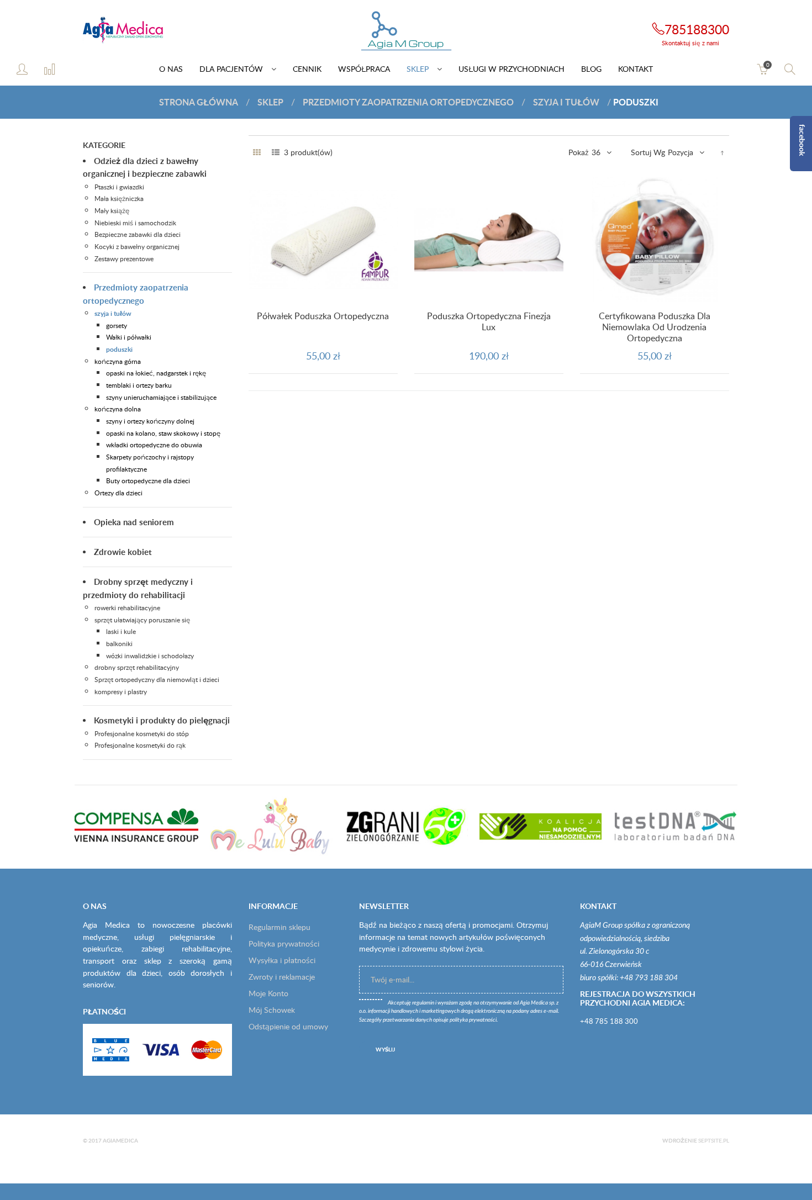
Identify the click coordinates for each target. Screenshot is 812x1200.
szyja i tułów (566, 102)
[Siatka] (257, 152)
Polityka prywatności (284, 943)
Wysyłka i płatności (282, 960)
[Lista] (275, 152)
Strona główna (198, 102)
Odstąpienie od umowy (288, 1026)
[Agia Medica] (406, 31)
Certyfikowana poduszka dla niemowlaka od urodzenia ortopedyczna (654, 327)
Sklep (270, 102)
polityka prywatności (473, 1020)
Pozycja (680, 152)
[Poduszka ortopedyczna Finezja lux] (488, 239)
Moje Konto (268, 993)
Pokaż (578, 152)
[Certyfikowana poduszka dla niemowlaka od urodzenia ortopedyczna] (654, 239)
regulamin (423, 1003)
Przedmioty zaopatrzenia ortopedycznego (408, 102)
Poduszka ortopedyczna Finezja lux (489, 321)
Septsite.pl (713, 1140)
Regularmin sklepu (279, 927)
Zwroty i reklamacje (282, 976)
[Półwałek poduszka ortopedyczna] (323, 239)
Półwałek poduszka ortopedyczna (323, 316)
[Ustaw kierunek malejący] (722, 152)
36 (596, 152)
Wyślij (385, 1049)
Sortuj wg (648, 152)
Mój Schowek (272, 1010)
